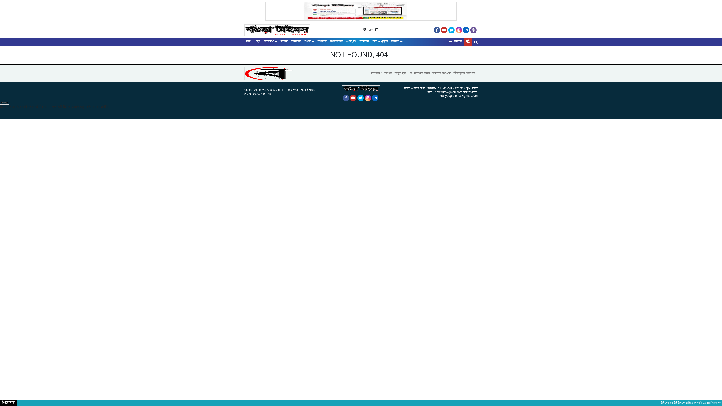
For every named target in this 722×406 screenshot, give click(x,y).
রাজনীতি (296, 41)
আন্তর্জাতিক (336, 41)
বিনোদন (364, 41)
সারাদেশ (269, 41)
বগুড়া (308, 41)
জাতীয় (284, 41)
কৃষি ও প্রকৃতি (380, 41)
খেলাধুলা (351, 41)
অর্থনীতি (322, 41)
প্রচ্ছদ (247, 41)
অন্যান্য (395, 41)
